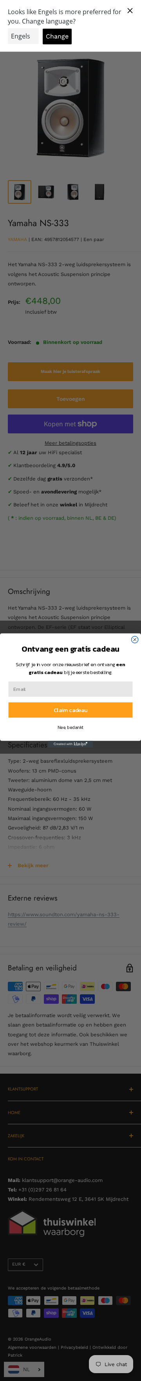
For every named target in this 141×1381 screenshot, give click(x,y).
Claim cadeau (70, 710)
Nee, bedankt (70, 727)
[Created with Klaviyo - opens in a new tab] (70, 744)
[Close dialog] (135, 639)
